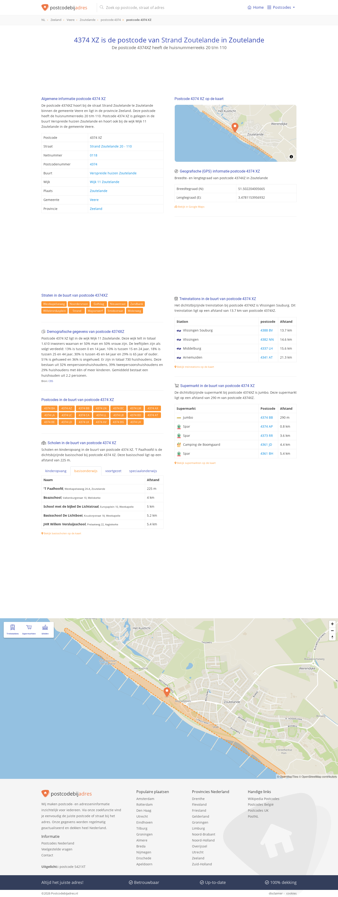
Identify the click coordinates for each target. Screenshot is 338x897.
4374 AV (101, 422)
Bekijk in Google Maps (190, 206)
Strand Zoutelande (190, 39)
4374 (93, 164)
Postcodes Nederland (57, 843)
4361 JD (266, 444)
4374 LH (135, 422)
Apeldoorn (144, 864)
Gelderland (200, 816)
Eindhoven (144, 822)
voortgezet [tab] (113, 471)
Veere (94, 200)
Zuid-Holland (202, 864)
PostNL (253, 816)
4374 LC (67, 415)
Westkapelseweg (54, 304)
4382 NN (267, 339)
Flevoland (199, 804)
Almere (141, 840)
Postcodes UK (258, 810)
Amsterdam (145, 799)
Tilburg (141, 828)
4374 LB (118, 415)
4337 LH (267, 348)
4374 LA (49, 415)
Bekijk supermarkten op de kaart (196, 463)
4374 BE (49, 422)
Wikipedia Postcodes (263, 799)
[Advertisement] (169, 71)
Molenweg (134, 311)
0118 (93, 155)
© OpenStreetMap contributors (318, 776)
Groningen (144, 834)
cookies (291, 893)
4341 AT (267, 357)
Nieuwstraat (118, 304)
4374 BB (84, 408)
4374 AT (153, 415)
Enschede (143, 858)
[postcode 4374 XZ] (67, 7)
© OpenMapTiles (287, 776)
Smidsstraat (115, 311)
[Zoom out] (332, 630)
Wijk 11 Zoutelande (104, 182)
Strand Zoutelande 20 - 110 (111, 146)
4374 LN (101, 408)
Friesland (199, 810)
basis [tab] (85, 471)
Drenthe (198, 799)
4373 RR (267, 435)
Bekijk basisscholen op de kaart (62, 533)
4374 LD (66, 422)
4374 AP (267, 426)
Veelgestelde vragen (56, 849)
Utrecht (142, 816)
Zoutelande (98, 191)
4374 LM (135, 408)
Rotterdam (144, 804)
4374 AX (153, 408)
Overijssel (199, 846)
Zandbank (136, 304)
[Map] (235, 133)
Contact (47, 855)
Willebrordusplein (54, 311)
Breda (141, 846)
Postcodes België (261, 804)
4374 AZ (66, 408)
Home (258, 7)
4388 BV (267, 330)
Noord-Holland (203, 840)
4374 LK (84, 422)
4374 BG (118, 422)
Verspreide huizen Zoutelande (113, 173)
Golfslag (99, 304)
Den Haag (143, 810)
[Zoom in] (332, 624)
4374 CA (84, 415)
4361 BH (267, 453)
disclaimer (276, 893)
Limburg (198, 828)
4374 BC (118, 408)
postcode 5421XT (73, 866)
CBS (51, 381)
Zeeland (96, 208)
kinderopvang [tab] (55, 471)
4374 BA (49, 408)
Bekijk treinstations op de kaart (195, 366)
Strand (77, 311)
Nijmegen (143, 852)
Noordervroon (79, 304)
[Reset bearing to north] (332, 637)
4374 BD (135, 415)
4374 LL (101, 415)
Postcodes (282, 7)
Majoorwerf (95, 311)
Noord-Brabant (203, 834)
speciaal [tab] (143, 471)
